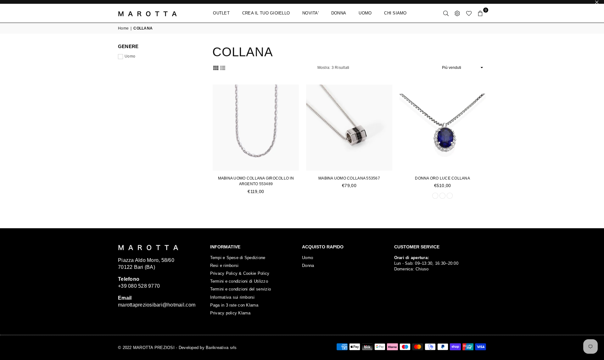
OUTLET (221, 13)
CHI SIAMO (395, 13)
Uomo (130, 56)
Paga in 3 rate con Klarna (234, 305)
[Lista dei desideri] (469, 13)
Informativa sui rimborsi (232, 297)
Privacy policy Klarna (230, 313)
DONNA (338, 13)
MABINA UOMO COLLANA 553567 (349, 178)
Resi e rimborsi (224, 265)
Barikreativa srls (221, 347)
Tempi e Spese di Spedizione (238, 257)
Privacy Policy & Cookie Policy (240, 273)
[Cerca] (446, 13)
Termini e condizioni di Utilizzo (239, 281)
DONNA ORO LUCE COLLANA (442, 178)
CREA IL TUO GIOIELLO (266, 13)
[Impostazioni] (457, 13)
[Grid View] (215, 67)
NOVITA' (310, 13)
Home (123, 28)
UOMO (365, 13)
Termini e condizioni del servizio (240, 289)
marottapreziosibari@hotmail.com (156, 304)
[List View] (222, 67)
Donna (308, 265)
